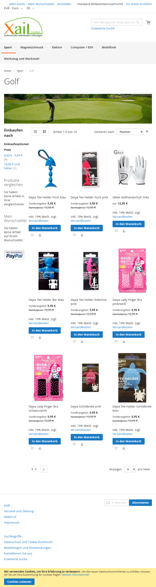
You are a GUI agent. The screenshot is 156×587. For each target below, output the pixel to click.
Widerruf (10, 517)
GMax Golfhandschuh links (131, 197)
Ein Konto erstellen (139, 4)
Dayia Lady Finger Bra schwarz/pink (43, 408)
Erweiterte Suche (103, 28)
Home (7, 70)
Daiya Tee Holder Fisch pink (89, 197)
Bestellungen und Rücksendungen (27, 548)
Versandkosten (39, 221)
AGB (7, 505)
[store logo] (23, 27)
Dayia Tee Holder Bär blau (46, 300)
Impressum (12, 522)
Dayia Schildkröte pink (86, 406)
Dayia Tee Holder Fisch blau (47, 197)
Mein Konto (17, 4)
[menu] (78, 53)
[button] (14, 8)
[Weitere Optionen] (14, 258)
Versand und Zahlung (19, 511)
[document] (78, 577)
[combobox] (116, 22)
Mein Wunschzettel (41, 4)
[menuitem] (9, 47)
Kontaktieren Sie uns (18, 553)
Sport (20, 70)
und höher (12, 166)
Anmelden (64, 4)
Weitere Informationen (75, 574)
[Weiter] (43, 469)
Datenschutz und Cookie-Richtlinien (28, 542)
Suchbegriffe (13, 536)
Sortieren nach (104, 132)
